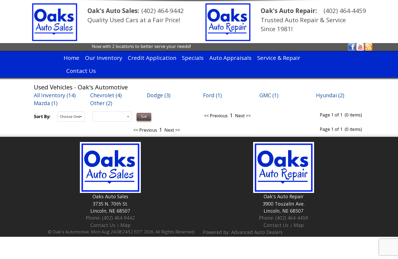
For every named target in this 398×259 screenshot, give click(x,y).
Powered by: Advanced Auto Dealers (243, 232)
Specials (193, 57)
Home (71, 57)
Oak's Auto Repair (284, 196)
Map (125, 225)
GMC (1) (268, 95)
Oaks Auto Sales (110, 196)
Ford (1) (212, 95)
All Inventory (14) (55, 95)
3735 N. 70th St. (110, 203)
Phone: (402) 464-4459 (283, 218)
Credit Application (152, 57)
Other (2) (101, 103)
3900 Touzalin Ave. (284, 203)
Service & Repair (278, 57)
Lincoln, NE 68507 (110, 211)
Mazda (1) (45, 103)
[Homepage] (54, 22)
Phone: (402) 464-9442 (110, 218)
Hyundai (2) (330, 95)
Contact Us (81, 71)
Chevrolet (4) (106, 95)
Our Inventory (103, 57)
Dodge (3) (158, 95)
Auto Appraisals (230, 57)
